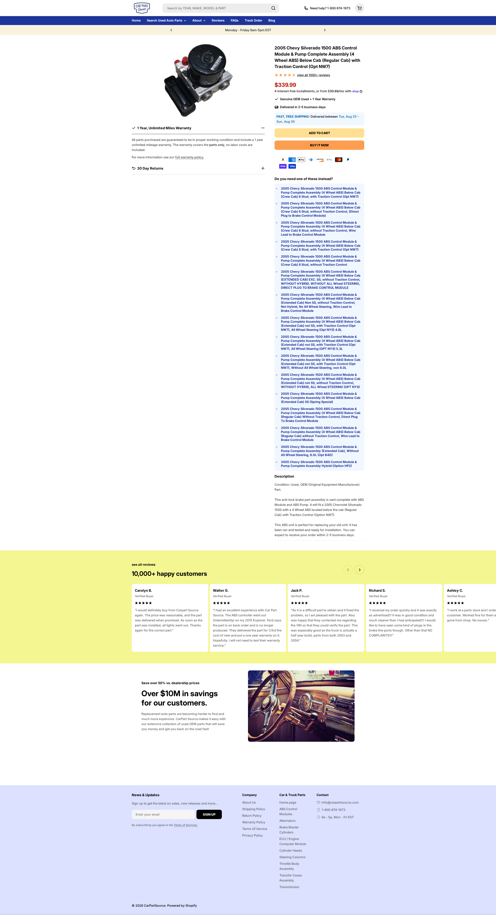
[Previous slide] (348, 569)
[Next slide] (359, 569)
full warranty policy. (189, 157)
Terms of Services (185, 825)
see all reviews (143, 565)
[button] (171, 30)
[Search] (273, 8)
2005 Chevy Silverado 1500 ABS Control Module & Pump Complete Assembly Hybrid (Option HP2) (319, 464)
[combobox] (221, 8)
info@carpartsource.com (340, 802)
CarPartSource (154, 905)
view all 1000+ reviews (313, 75)
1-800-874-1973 (333, 810)
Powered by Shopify (182, 905)
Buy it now (319, 145)
